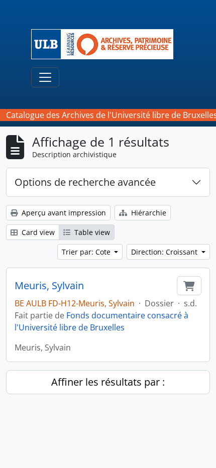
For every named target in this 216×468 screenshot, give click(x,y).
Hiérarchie (147, 212)
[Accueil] (106, 44)
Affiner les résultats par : (108, 382)
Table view (91, 232)
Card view (37, 232)
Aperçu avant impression (63, 212)
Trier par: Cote (87, 252)
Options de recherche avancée (85, 182)
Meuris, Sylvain (49, 286)
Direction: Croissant (165, 252)
